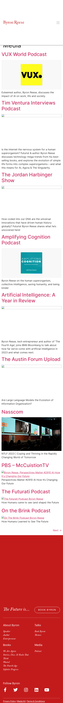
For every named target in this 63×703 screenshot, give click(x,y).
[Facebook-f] (5, 690)
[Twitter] (15, 690)
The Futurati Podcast (26, 492)
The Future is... (16, 609)
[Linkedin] (36, 690)
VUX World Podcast (24, 54)
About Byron (11, 625)
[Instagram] (26, 690)
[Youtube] (47, 690)
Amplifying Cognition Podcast (26, 240)
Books (7, 645)
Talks (38, 625)
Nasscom (12, 412)
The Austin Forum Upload (31, 359)
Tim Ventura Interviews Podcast (28, 106)
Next (57, 530)
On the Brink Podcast (26, 511)
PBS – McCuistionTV (25, 465)
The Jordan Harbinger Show (27, 177)
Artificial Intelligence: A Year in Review (28, 298)
